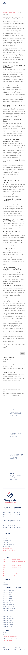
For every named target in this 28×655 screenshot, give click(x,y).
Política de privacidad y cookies (10, 639)
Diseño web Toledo (7, 602)
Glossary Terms (12, 12)
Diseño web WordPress (8, 544)
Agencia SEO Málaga (7, 626)
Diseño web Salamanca (8, 604)
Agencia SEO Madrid (7, 616)
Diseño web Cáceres (8, 600)
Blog (4, 582)
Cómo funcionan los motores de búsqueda (13, 368)
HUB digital (5, 584)
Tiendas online (6, 546)
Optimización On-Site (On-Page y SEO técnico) (14, 364)
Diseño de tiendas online (9, 608)
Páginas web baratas (8, 610)
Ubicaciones (6, 634)
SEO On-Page (6, 362)
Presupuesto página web (9, 606)
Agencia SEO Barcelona (8, 618)
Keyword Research (7, 366)
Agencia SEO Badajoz (8, 622)
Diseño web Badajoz (8, 598)
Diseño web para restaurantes (10, 564)
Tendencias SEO (7, 359)
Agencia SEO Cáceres (8, 624)
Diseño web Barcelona (8, 590)
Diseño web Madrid (7, 592)
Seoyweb (5, 12)
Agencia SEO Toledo (7, 620)
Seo (4, 536)
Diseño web (5, 542)
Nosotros (5, 632)
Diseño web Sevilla (7, 596)
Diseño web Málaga (7, 594)
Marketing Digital (7, 540)
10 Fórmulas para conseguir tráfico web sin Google (13, 380)
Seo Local (5, 538)
